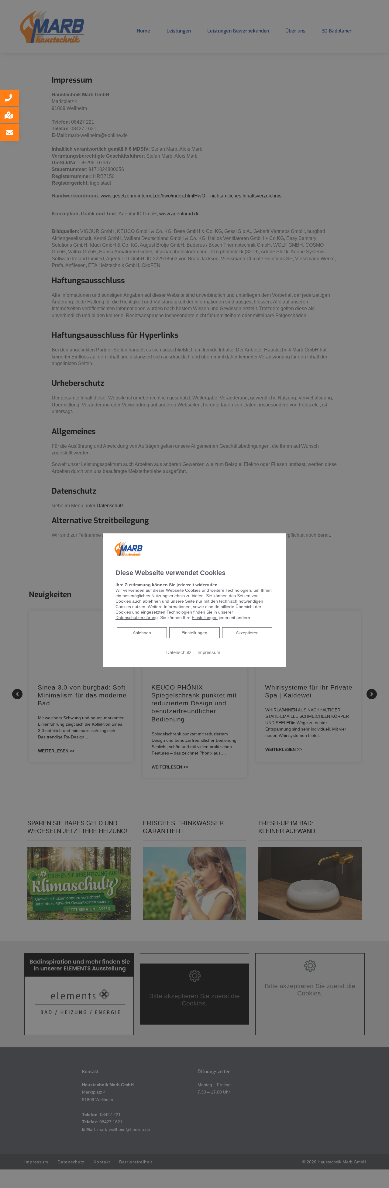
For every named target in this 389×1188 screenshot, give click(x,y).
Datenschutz (178, 652)
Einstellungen (194, 632)
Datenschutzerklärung (136, 617)
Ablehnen (142, 632)
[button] (9, 98)
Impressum (209, 652)
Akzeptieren (247, 632)
